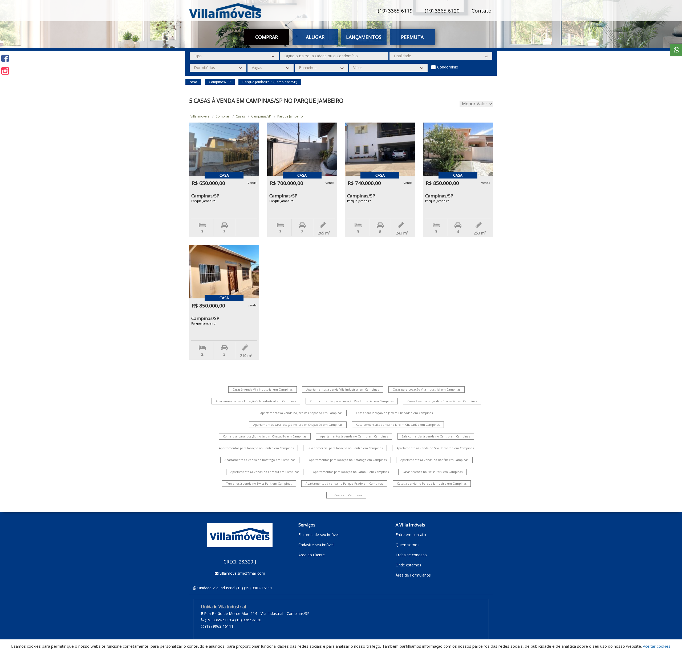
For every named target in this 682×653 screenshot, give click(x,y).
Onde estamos (408, 564)
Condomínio (447, 67)
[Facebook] (5, 58)
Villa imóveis (199, 116)
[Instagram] (5, 71)
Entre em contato (411, 534)
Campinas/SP (261, 116)
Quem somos (407, 544)
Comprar (222, 116)
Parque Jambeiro (290, 116)
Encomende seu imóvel (318, 534)
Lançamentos (363, 37)
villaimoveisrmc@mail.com (242, 573)
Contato (482, 10)
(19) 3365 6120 (442, 10)
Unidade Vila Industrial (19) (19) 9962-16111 (234, 587)
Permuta (412, 37)
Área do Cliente (311, 554)
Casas (240, 116)
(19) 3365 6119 (395, 10)
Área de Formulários (413, 575)
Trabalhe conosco (411, 554)
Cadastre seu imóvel (316, 544)
